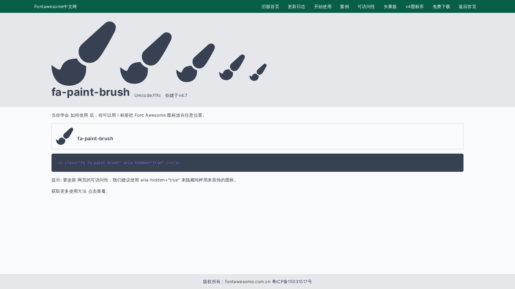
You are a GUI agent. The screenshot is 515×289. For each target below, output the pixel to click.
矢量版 (390, 6)
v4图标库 (415, 6)
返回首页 (467, 6)
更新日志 (297, 6)
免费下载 (441, 6)
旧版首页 (270, 6)
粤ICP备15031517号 (292, 281)
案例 (344, 6)
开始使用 (323, 6)
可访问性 (366, 6)
